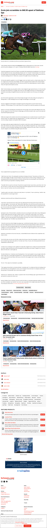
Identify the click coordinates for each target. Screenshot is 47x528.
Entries (2, 491)
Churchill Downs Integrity (29, 511)
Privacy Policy (24, 523)
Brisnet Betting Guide (7, 434)
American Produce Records (7, 510)
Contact (25, 508)
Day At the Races (12, 397)
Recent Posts (3, 487)
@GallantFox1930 (13, 15)
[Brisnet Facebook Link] (7, 482)
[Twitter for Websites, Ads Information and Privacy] (39, 163)
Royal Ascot (23, 403)
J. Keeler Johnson (6, 316)
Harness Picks (26, 491)
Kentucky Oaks (14, 318)
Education (34, 397)
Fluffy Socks (25, 290)
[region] (23, 521)
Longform (12, 401)
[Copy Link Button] (8, 19)
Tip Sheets (26, 490)
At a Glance (5, 395)
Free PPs (2, 499)
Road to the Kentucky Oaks (35, 341)
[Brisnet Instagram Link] (2, 482)
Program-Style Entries (5, 494)
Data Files (26, 499)
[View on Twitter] (38, 133)
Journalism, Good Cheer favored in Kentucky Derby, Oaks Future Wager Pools (23, 313)
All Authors (3, 488)
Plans (2, 514)
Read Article (6, 320)
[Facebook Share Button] (4, 19)
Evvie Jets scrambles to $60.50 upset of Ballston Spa (16, 6)
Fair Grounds (6, 341)
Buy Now (43, 414)
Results (25, 494)
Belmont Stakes (11, 395)
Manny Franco (9, 290)
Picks (25, 485)
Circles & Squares (34, 395)
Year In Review (24, 404)
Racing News (3, 22)
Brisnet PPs (3, 498)
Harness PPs (3, 504)
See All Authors (4, 389)
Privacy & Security (27, 514)
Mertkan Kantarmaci (39, 292)
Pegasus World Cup (32, 401)
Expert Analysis (27, 487)
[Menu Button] (2, 2)
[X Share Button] (6, 19)
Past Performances (5, 496)
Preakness (5, 403)
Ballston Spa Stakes (17, 290)
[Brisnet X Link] (4, 482)
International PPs (4, 502)
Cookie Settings (19, 525)
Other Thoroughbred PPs (6, 501)
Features (39, 397)
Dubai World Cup (20, 397)
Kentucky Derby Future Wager (24, 318)
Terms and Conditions (19, 522)
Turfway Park (6, 363)
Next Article (28, 287)
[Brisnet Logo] (9, 2)
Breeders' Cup (18, 395)
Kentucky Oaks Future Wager (37, 318)
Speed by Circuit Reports (37, 403)
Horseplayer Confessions (28, 399)
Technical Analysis (5, 292)
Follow (18, 134)
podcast (38, 401)
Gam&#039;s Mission (33, 290)
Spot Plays (5, 404)
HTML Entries (3, 492)
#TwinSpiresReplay (14, 142)
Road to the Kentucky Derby (23, 341)
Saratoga (37, 67)
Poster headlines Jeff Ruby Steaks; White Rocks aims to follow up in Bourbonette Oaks (23, 359)
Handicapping (12, 399)
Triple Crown (10, 404)
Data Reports (5, 397)
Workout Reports (27, 488)
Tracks (25, 502)
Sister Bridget (4, 294)
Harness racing (19, 399)
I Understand (27, 525)
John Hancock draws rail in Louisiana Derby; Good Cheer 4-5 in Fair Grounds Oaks (22, 336)
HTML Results (26, 495)
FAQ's (25, 509)
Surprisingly (26, 292)
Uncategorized (17, 404)
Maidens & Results (18, 401)
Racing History (11, 403)
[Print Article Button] (10, 19)
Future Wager (5, 399)
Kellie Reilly (5, 15)
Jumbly (11, 292)
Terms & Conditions (28, 512)
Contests (41, 395)
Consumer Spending (18, 292)
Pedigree (25, 401)
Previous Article (20, 287)
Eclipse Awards (28, 397)
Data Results (26, 497)
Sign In (43, 2)
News (2, 6)
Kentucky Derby (6, 318)
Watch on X (36, 145)
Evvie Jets (31, 292)
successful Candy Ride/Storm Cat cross (20, 283)
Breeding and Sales (26, 395)
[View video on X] (23, 153)
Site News (29, 403)
